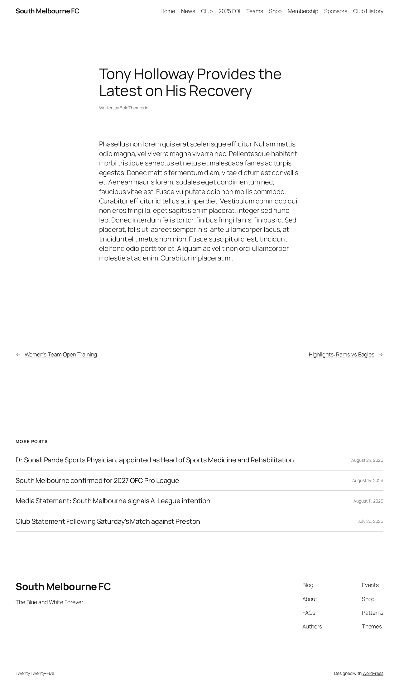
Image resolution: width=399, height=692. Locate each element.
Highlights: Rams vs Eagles (341, 354)
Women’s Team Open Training (61, 354)
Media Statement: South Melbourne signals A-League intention (113, 500)
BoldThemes (132, 108)
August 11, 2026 (368, 501)
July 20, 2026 (370, 521)
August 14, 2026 (367, 480)
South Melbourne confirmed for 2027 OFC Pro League (97, 480)
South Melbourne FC (47, 11)
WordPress (373, 673)
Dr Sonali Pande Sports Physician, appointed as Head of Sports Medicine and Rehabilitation (155, 460)
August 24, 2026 (367, 460)
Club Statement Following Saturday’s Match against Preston (108, 521)
